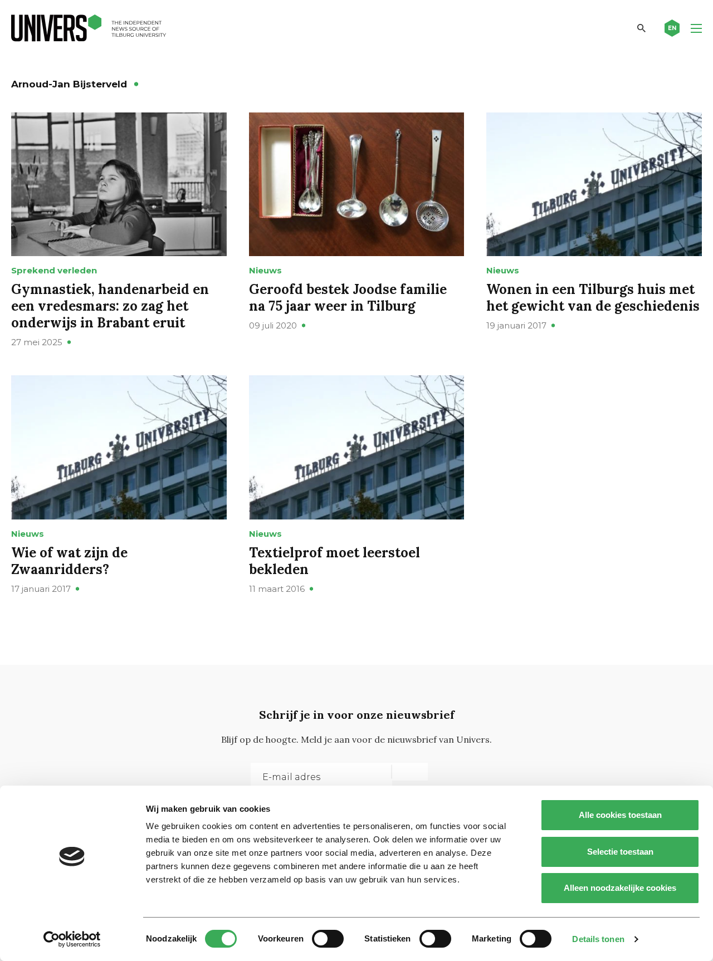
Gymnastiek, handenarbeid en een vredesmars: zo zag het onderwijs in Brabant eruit (110, 306)
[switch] (328, 939)
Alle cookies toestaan (620, 815)
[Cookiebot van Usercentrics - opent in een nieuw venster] (72, 939)
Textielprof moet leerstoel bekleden (334, 561)
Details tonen (598, 939)
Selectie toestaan (620, 851)
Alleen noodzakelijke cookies (620, 888)
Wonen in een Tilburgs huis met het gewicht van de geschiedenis (593, 298)
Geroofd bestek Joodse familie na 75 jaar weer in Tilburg (348, 298)
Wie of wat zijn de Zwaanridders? (69, 561)
